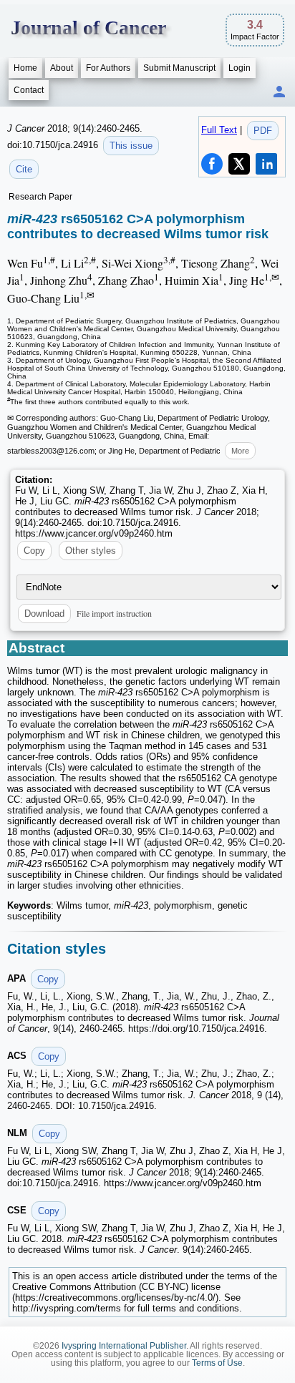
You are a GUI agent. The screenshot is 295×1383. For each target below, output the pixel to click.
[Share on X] (239, 164)
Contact (29, 90)
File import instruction (114, 613)
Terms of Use (217, 1363)
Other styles (90, 550)
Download (44, 613)
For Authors (108, 68)
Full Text (219, 129)
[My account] (279, 92)
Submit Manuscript (179, 68)
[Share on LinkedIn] (266, 164)
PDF (262, 130)
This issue (131, 145)
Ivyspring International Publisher (124, 1346)
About (61, 68)
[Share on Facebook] (212, 164)
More (240, 450)
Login (239, 68)
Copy (34, 550)
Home (25, 68)
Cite (24, 169)
